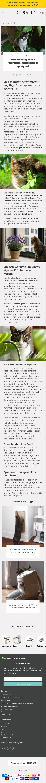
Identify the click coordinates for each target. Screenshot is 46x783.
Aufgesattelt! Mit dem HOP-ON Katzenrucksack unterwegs (23, 606)
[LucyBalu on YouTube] (16, 749)
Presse (3, 712)
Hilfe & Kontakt (6, 700)
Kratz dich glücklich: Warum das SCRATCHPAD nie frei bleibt (22, 551)
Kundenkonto (6, 695)
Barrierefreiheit (7, 735)
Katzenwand (5, 646)
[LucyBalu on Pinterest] (10, 749)
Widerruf (4, 726)
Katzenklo (30, 646)
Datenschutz (6, 738)
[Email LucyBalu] (2, 749)
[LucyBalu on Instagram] (8, 749)
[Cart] (43, 13)
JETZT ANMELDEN (23, 684)
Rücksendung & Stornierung (12, 698)
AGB (2, 729)
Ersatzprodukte (7, 709)
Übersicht (10, 23)
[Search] (40, 12)
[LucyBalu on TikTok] (13, 749)
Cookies (4, 732)
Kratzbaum (17, 646)
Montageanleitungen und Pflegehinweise (17, 703)
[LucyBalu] (23, 12)
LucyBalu (26, 770)
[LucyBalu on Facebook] (5, 749)
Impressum (5, 723)
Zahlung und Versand (9, 706)
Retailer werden (7, 715)
